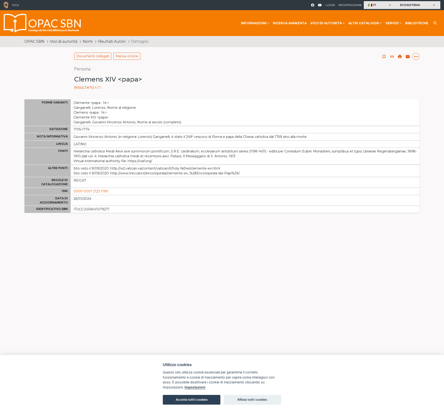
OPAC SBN (34, 41)
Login (330, 5)
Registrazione (350, 5)
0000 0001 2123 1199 (91, 191)
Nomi (87, 41)
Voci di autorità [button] (326, 23)
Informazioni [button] (253, 23)
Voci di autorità (63, 41)
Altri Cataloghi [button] (363, 23)
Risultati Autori (112, 41)
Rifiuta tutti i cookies (252, 399)
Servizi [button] (392, 23)
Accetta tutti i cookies (192, 399)
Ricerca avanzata (290, 23)
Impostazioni (195, 387)
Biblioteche (416, 23)
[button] (380, 5)
